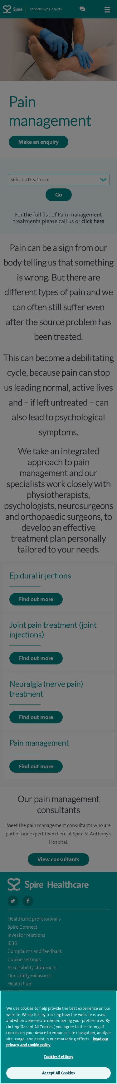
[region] (58, 1037)
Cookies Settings (58, 1056)
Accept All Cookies (58, 1073)
